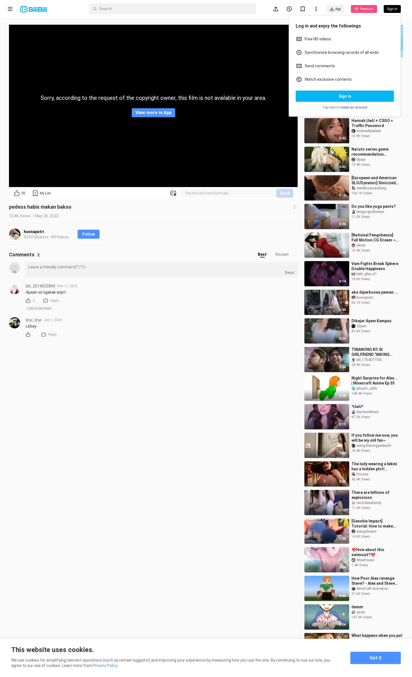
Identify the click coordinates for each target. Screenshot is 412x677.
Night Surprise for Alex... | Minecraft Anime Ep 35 (374, 380)
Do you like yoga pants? (373, 206)
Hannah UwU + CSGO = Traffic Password (372, 123)
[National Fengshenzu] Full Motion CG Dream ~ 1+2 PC (373, 238)
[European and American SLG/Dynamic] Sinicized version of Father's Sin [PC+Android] (374, 180)
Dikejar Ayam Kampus (371, 321)
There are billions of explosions (370, 495)
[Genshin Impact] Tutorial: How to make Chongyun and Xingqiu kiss (372, 524)
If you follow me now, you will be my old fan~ (374, 438)
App (338, 9)
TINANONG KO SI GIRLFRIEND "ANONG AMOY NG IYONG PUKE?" (373, 352)
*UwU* (357, 406)
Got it (376, 657)
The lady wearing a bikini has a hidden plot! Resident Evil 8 (374, 466)
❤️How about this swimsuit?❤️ (367, 552)
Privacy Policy (105, 665)
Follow (88, 234)
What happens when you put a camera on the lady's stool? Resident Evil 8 (376, 638)
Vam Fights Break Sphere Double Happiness (374, 266)
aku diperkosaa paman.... (374, 292)
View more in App (153, 112)
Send (285, 193)
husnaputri (34, 231)
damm (357, 607)
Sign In (345, 96)
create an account (353, 107)
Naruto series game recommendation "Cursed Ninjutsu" (369, 152)
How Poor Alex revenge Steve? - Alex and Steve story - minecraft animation (373, 581)
